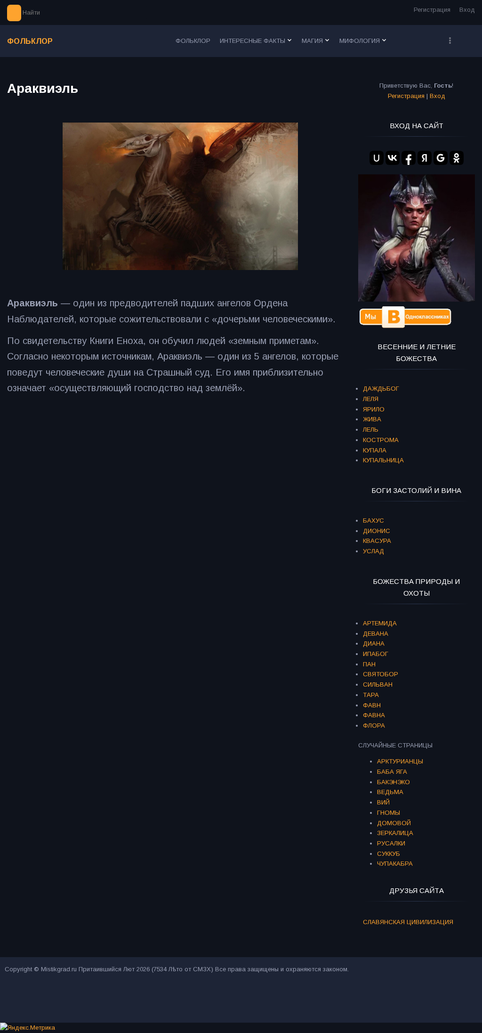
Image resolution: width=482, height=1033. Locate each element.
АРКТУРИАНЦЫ (400, 761)
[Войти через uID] (377, 158)
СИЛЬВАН (378, 684)
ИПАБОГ (375, 653)
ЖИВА (372, 419)
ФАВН (372, 705)
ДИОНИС (376, 530)
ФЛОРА (374, 725)
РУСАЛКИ (391, 843)
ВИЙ (383, 802)
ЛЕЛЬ (370, 429)
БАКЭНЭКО (393, 782)
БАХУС (373, 520)
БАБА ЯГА (392, 771)
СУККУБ (388, 853)
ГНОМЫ (388, 812)
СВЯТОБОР (380, 674)
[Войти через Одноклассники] (457, 158)
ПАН (369, 664)
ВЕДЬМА (390, 791)
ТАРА (371, 694)
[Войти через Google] (441, 158)
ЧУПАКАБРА (395, 863)
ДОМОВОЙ (394, 823)
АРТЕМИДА (380, 623)
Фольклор (30, 41)
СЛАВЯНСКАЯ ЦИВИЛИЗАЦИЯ (408, 922)
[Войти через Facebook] (409, 158)
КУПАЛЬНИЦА (383, 460)
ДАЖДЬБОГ (381, 388)
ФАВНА (374, 715)
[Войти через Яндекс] (425, 158)
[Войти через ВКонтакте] (393, 158)
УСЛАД (373, 551)
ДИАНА (374, 643)
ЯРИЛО (374, 409)
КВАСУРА (377, 540)
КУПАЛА (374, 450)
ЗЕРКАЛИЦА (395, 832)
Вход (467, 9)
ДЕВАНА (375, 633)
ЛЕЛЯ (370, 398)
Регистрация (432, 9)
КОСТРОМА (381, 439)
